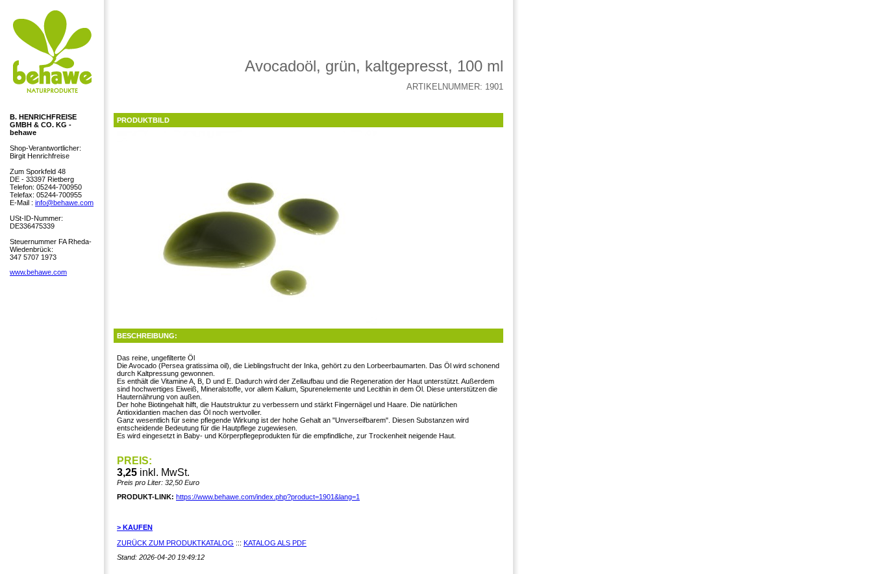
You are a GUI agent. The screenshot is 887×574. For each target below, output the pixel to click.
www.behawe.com (38, 272)
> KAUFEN (135, 527)
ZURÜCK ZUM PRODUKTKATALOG (175, 543)
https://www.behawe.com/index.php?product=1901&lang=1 (268, 497)
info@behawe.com (64, 202)
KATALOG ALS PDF (275, 543)
